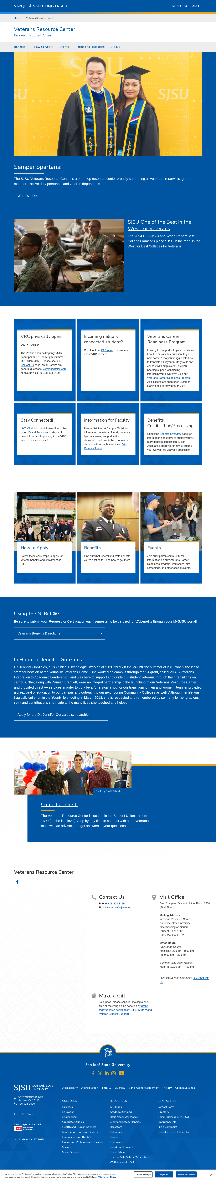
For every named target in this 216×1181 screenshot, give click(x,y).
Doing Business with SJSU (173, 1117)
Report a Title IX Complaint (174, 1132)
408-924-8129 (116, 903)
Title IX (106, 1088)
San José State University (41, 6)
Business (67, 1107)
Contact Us (27, 365)
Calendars (116, 1132)
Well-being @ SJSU (122, 1162)
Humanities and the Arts (77, 1137)
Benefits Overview (170, 433)
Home (17, 18)
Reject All (164, 1174)
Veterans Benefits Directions (38, 633)
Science (66, 1147)
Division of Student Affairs (33, 35)
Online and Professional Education (82, 1142)
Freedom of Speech (121, 1147)
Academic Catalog (121, 1112)
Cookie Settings (185, 1088)
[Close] (211, 1175)
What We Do (27, 196)
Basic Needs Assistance (124, 1117)
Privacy (167, 1088)
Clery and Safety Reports (125, 1122)
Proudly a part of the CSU (27, 1124)
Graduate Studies (73, 1122)
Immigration (117, 1152)
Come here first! (59, 804)
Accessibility (70, 1088)
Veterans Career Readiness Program (169, 377)
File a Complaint (167, 1127)
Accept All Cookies (186, 1174)
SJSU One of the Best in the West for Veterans (159, 225)
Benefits (19, 47)
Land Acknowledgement (144, 1088)
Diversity (119, 1088)
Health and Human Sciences (79, 1127)
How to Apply (43, 47)
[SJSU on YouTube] (121, 1073)
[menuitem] (21, 47)
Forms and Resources (90, 47)
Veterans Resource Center (44, 29)
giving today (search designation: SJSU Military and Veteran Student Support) (125, 1010)
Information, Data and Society (80, 1132)
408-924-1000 (26, 1103)
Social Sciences (71, 1152)
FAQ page (107, 350)
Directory (163, 1112)
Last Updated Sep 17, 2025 (29, 1139)
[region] (108, 1175)
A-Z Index (116, 1107)
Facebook (42, 432)
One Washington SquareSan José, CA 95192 (30, 1098)
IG (29, 432)
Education (68, 1112)
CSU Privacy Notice (107, 1176)
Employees (116, 1142)
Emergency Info (167, 1122)
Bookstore (116, 1127)
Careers (114, 1137)
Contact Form (166, 1107)
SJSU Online (27, 1114)
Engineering (69, 1117)
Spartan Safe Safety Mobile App (129, 1157)
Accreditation (89, 1088)
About (115, 47)
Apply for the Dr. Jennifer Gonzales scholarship (53, 715)
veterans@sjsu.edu (54, 369)
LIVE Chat (27, 428)
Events (64, 47)
